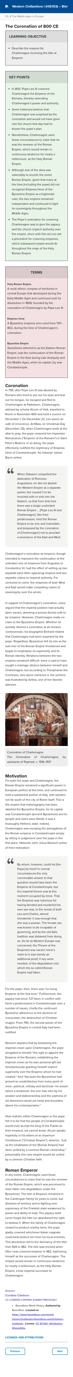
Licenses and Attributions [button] (24, 1337)
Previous (15, 1351)
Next (60, 1351)
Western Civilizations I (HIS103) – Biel (39, 6)
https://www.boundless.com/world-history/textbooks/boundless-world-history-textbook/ (38, 1319)
